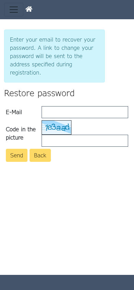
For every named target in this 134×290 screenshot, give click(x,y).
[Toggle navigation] (13, 9)
